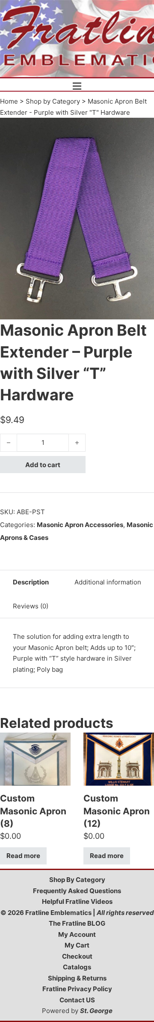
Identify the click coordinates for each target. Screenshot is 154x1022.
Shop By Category (77, 880)
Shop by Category (53, 101)
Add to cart (42, 465)
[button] (142, 129)
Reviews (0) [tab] (30, 606)
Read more (23, 856)
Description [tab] (31, 582)
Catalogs (77, 967)
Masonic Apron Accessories (80, 525)
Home (9, 101)
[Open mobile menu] (77, 86)
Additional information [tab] (107, 582)
